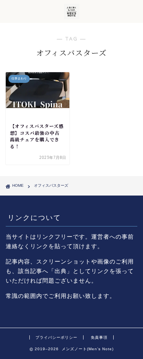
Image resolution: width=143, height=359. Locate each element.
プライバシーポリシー (56, 337)
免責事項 (99, 337)
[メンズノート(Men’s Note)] (71, 16)
